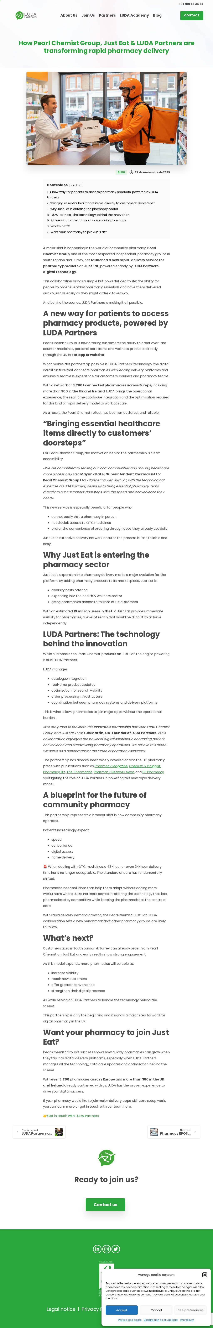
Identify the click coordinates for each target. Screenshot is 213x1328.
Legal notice (61, 1309)
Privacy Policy (98, 1309)
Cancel (156, 1310)
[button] (205, 1275)
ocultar (76, 185)
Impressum (187, 1320)
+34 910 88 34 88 (191, 4)
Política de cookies (130, 1320)
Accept (122, 1310)
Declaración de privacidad (161, 1320)
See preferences (191, 1310)
